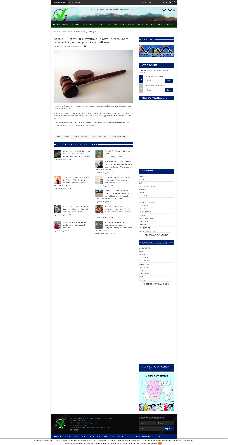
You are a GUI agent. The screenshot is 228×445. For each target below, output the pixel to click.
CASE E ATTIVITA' (144, 264)
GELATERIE (142, 189)
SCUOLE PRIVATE (144, 228)
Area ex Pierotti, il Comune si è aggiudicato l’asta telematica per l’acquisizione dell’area (91, 40)
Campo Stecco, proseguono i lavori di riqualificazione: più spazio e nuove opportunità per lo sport (113, 195)
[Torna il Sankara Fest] (99, 154)
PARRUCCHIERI (143, 222)
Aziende (142, 24)
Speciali (88, 24)
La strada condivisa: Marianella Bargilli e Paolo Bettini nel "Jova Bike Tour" (113, 210)
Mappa (157, 436)
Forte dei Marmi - (113, 191)
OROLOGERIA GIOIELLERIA (147, 231)
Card (131, 24)
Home (56, 24)
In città (148, 171)
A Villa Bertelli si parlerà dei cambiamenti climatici (76, 225)
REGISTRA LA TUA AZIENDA (156, 235)
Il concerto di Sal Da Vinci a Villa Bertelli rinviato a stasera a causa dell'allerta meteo (71, 181)
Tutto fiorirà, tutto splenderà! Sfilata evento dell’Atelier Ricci (117, 180)
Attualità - (110, 151)
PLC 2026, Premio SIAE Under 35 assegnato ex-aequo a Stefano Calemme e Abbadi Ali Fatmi (113, 165)
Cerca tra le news (154, 76)
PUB (140, 199)
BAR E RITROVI (143, 205)
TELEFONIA (142, 280)
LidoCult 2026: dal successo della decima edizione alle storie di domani (76, 154)
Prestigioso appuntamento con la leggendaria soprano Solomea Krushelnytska (113, 226)
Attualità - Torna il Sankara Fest (137, 2)
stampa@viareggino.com (89, 423)
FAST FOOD (142, 225)
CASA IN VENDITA (144, 261)
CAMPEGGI (142, 183)
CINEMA (141, 180)
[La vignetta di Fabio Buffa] (156, 392)
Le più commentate (99, 136)
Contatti (170, 24)
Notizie (67, 436)
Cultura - (109, 177)
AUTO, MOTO (143, 254)
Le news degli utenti (118, 136)
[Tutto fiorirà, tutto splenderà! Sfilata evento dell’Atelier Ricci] (99, 180)
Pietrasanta (80, 32)
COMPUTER (142, 271)
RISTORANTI (143, 196)
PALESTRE (142, 215)
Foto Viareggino (109, 436)
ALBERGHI (142, 177)
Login (142, 72)
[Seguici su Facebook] (163, 2)
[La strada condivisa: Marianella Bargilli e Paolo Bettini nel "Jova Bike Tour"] (99, 209)
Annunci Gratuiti (155, 242)
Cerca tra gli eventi (155, 85)
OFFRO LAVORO (144, 274)
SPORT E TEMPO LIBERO (146, 218)
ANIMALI (141, 251)
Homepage (58, 436)
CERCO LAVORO (144, 267)
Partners (120, 24)
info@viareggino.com (82, 420)
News (65, 24)
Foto (98, 24)
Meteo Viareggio (154, 98)
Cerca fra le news (80, 136)
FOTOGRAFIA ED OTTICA (147, 202)
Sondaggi (156, 24)
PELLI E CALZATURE (145, 212)
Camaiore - (68, 151)
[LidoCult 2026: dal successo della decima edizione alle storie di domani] (57, 154)
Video (107, 24)
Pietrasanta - (69, 206)
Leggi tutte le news (62, 136)
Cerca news (144, 70)
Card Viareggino (161, 70)
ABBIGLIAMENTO (144, 209)
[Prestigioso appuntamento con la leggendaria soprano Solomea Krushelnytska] (99, 225)
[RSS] (170, 2)
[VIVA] (156, 51)
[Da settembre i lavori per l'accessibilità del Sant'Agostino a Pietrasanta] (57, 209)
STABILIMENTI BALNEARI (147, 186)
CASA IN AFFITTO (144, 258)
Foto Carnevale (95, 436)
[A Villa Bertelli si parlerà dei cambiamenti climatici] (57, 225)
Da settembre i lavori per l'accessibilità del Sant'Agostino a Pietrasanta (76, 209)
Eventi (76, 24)
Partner (148, 39)
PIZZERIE (141, 193)
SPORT (141, 277)
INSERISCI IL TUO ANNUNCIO (156, 284)
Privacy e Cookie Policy (143, 436)
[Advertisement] (156, 150)
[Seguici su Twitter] (167, 2)
